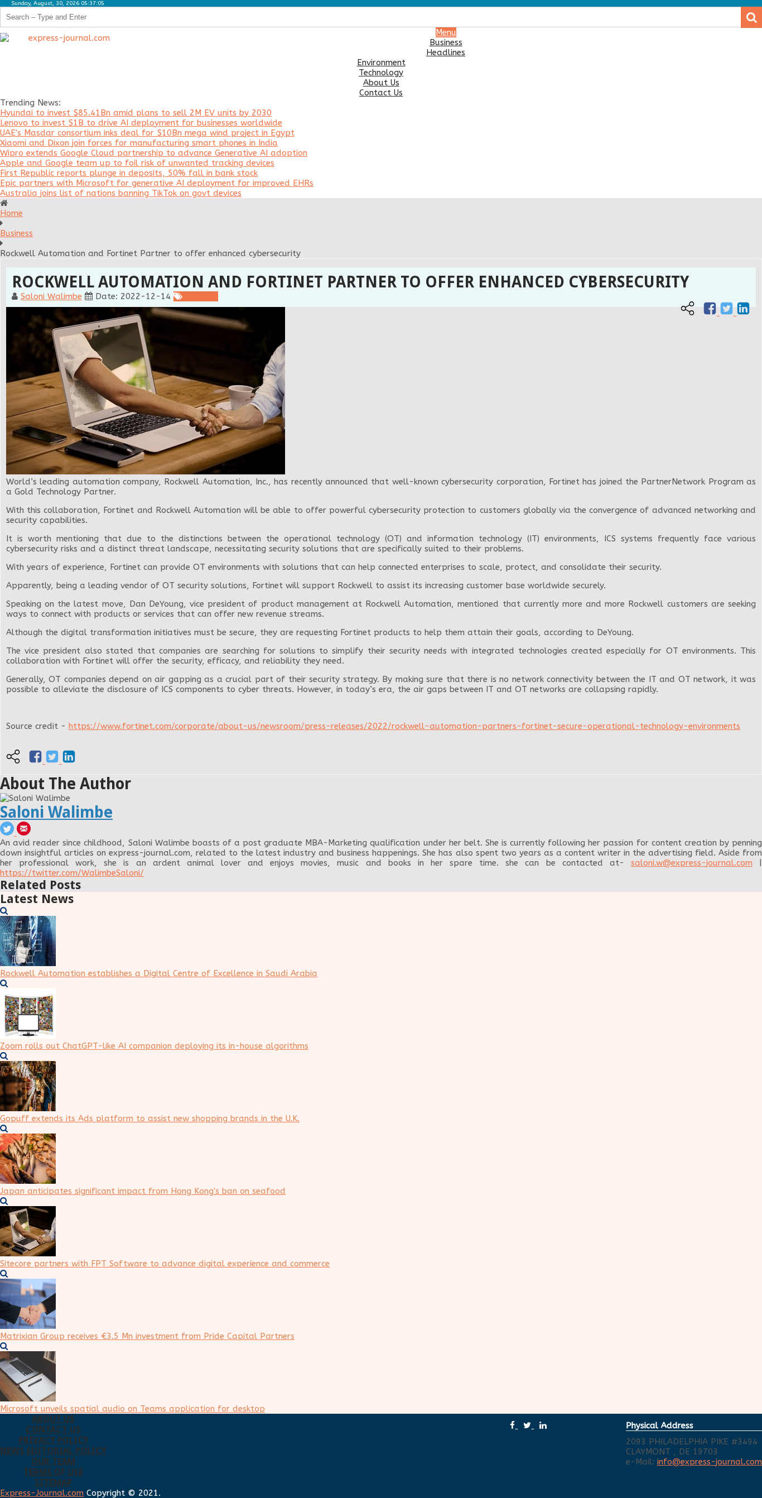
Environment (381, 62)
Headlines (445, 52)
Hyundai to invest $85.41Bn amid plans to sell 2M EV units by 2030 (136, 113)
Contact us (53, 1429)
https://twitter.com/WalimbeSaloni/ (72, 873)
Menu (446, 32)
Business (446, 42)
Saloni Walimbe (51, 296)
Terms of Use (53, 1472)
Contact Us (381, 93)
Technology (381, 73)
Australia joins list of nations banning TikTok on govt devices (121, 193)
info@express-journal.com (709, 1462)
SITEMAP (53, 1482)
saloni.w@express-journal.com (692, 863)
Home (11, 213)
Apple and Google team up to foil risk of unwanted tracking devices (137, 163)
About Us (381, 83)
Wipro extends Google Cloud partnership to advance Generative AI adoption (153, 153)
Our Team (53, 1461)
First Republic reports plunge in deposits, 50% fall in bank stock (129, 173)
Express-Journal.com (42, 1493)
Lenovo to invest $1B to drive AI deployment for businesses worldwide (141, 123)
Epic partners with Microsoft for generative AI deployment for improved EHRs (157, 183)
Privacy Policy (53, 1440)
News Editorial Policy (53, 1451)
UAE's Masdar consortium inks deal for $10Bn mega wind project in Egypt (147, 133)
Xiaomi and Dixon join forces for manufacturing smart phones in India (139, 143)
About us (53, 1419)
